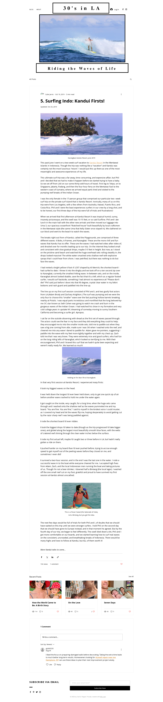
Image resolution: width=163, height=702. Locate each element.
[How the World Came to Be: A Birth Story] (45, 590)
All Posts (32, 79)
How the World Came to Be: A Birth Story (44, 604)
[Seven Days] (117, 590)
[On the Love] (82, 590)
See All (131, 576)
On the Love (74, 602)
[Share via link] (58, 557)
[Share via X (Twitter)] (47, 557)
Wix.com (103, 697)
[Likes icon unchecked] (47, 664)
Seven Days (109, 602)
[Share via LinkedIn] (52, 557)
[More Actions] (121, 649)
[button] (131, 79)
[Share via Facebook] (41, 557)
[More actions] (121, 94)
